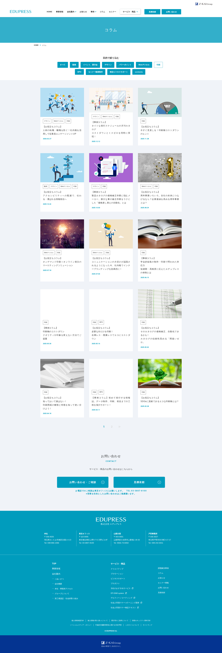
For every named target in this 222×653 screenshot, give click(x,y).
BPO (79, 72)
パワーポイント (125, 65)
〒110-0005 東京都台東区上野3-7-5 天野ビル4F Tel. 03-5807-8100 (93, 538)
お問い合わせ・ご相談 (82, 482)
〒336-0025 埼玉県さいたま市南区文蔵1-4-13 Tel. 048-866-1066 (57, 538)
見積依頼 (152, 12)
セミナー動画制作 (95, 72)
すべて (62, 65)
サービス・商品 (129, 12)
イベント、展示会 (90, 65)
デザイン (108, 65)
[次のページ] (118, 427)
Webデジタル (144, 65)
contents (139, 72)
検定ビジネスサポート (119, 72)
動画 (74, 65)
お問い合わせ (171, 12)
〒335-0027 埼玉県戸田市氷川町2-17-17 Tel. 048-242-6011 (159, 538)
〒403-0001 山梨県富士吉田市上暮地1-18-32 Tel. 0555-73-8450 (127, 538)
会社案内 (70, 12)
